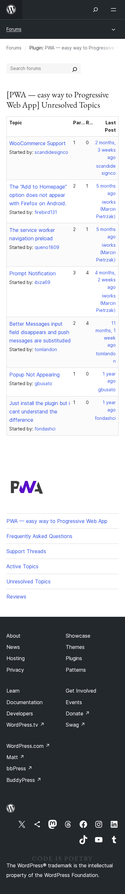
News (13, 647)
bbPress (19, 768)
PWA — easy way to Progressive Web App (56, 521)
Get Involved (81, 690)
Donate (78, 713)
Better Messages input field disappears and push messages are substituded (40, 332)
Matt (15, 757)
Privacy (15, 670)
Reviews (16, 596)
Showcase (78, 636)
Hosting (15, 658)
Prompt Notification (32, 273)
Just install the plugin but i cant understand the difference (39, 411)
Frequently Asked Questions (39, 536)
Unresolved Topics (28, 581)
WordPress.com (28, 746)
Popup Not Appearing (34, 374)
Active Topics (22, 566)
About (13, 636)
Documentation (24, 702)
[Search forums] (75, 68)
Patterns (76, 670)
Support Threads (26, 551)
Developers (19, 713)
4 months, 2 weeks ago (105, 280)
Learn (13, 690)
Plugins (74, 658)
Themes (75, 647)
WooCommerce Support (37, 143)
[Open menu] (114, 9)
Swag (75, 724)
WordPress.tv (25, 724)
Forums (13, 29)
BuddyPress (23, 780)
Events (74, 702)
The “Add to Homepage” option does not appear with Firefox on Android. (38, 195)
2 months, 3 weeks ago (105, 150)
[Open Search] (95, 9)
